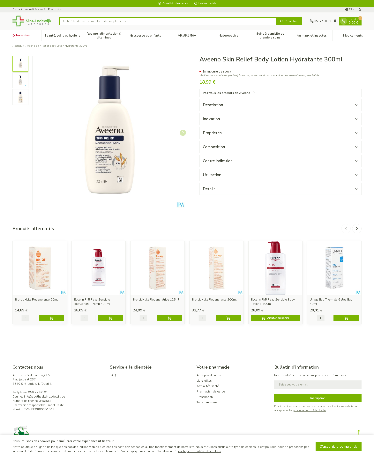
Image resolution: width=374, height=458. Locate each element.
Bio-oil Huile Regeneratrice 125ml (156, 299)
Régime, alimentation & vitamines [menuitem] (105, 35)
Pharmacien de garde (211, 391)
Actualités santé (35, 9)
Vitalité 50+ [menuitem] (193, 36)
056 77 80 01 (38, 392)
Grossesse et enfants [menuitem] (148, 36)
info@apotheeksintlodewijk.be (44, 396)
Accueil (17, 46)
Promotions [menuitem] (23, 35)
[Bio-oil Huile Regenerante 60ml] (40, 268)
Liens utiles (204, 380)
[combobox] (167, 21)
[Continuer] (183, 133)
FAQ (113, 375)
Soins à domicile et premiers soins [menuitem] (273, 35)
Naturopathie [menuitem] (234, 36)
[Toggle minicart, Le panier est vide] (343, 20)
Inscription (317, 398)
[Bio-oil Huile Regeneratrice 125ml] (157, 268)
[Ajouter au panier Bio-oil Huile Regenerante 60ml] (51, 318)
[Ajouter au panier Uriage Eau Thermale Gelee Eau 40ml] (346, 318)
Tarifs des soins (207, 402)
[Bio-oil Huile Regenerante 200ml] (216, 268)
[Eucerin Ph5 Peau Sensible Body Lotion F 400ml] (276, 268)
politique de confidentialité (309, 410)
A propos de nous (209, 375)
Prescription (55, 9)
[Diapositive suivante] (357, 228)
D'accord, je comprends (338, 446)
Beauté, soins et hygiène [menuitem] (63, 36)
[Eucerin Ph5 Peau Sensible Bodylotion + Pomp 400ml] (99, 268)
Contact (17, 9)
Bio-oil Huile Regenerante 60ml (36, 299)
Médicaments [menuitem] (358, 36)
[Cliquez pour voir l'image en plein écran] (110, 133)
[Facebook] (359, 432)
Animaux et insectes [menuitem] (314, 36)
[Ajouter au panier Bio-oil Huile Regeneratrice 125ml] (169, 318)
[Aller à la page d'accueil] (31, 21)
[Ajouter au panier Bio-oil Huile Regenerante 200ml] (228, 318)
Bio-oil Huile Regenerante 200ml (214, 299)
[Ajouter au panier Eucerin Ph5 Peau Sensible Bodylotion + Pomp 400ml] (110, 318)
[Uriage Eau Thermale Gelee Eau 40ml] (334, 268)
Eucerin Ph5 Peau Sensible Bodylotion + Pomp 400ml (92, 301)
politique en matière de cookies (199, 451)
